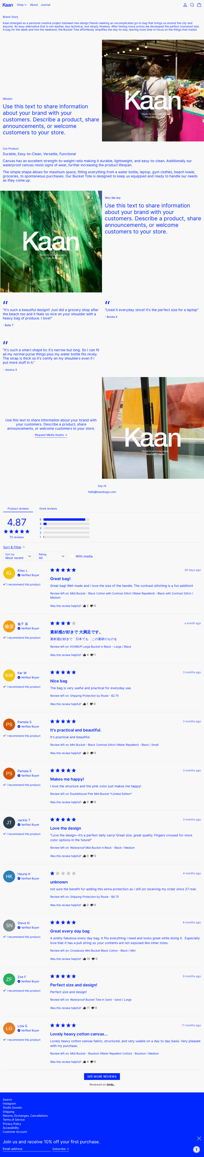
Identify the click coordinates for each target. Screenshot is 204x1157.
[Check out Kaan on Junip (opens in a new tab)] (110, 1084)
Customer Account (15, 1131)
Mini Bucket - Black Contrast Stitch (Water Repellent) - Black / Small (114, 744)
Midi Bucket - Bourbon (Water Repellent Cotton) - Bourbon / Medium (114, 1053)
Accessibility (11, 1127)
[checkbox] (85, 556)
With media (84, 556)
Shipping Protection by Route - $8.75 (94, 896)
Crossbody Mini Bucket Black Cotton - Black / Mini (102, 950)
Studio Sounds (12, 1107)
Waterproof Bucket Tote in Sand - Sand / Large (100, 999)
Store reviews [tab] (48, 508)
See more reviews (102, 1076)
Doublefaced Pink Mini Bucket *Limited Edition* (101, 793)
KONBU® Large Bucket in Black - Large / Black (100, 646)
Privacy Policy (12, 1123)
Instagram (9, 1103)
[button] (192, 5)
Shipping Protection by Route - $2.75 (94, 695)
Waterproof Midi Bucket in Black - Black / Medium (102, 847)
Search (7, 1099)
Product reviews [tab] (18, 508)
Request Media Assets (49, 434)
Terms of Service (14, 1119)
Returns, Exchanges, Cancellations (25, 1115)
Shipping (8, 1111)
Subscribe (59, 1148)
